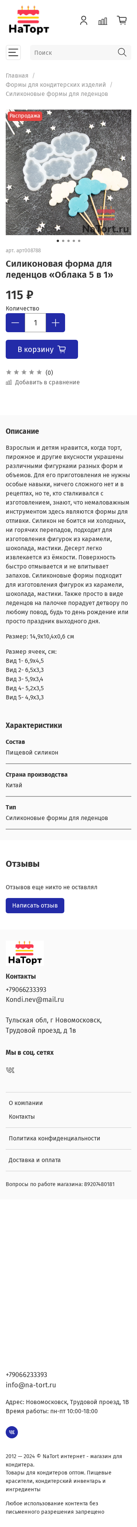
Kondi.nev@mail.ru (35, 1000)
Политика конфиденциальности (54, 1138)
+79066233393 (26, 990)
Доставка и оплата (35, 1160)
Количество (22, 308)
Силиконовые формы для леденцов (57, 93)
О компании (26, 1103)
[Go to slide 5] (79, 241)
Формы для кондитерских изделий (56, 84)
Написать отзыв (35, 905)
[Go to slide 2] (63, 241)
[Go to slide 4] (74, 241)
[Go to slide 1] (58, 241)
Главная (17, 75)
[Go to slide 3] (68, 241)
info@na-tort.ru (31, 1385)
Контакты (22, 1116)
